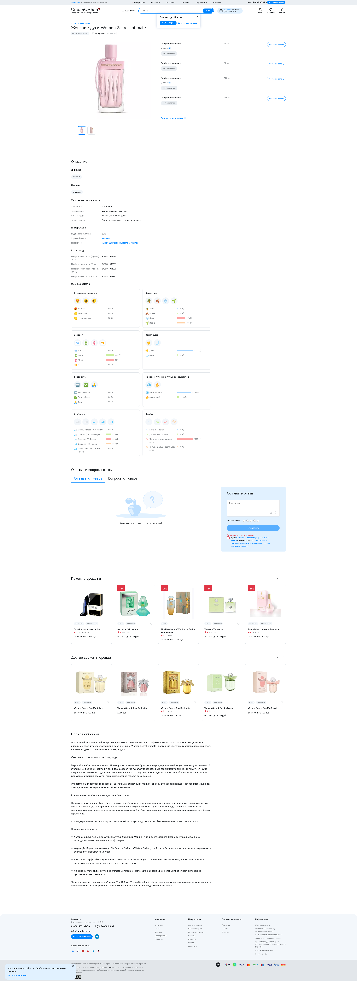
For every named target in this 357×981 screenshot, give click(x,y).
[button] (74, 130)
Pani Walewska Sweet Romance (263, 629)
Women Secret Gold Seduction (176, 708)
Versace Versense (213, 629)
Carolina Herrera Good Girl (87, 629)
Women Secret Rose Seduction (132, 708)
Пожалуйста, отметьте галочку (240, 535)
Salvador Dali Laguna (127, 629)
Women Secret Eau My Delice (88, 708)
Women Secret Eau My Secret (262, 708)
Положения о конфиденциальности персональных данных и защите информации (250, 543)
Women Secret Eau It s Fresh (218, 708)
